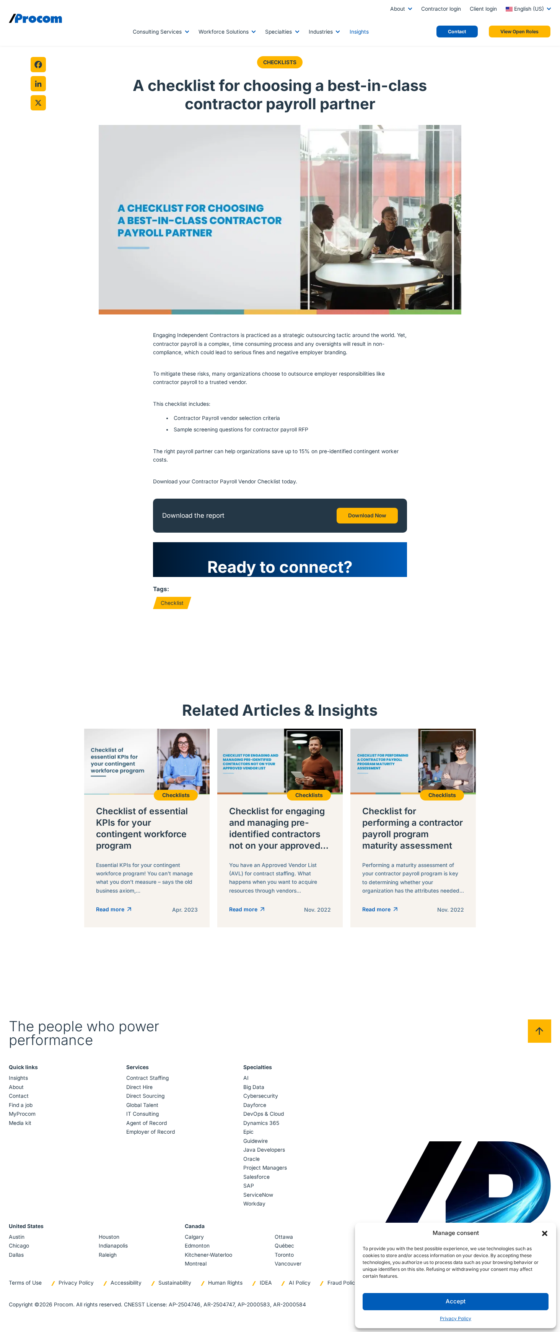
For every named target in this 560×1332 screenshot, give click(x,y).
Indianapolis (113, 1246)
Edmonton (197, 1246)
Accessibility (126, 1283)
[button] (545, 1233)
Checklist (172, 603)
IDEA (266, 1283)
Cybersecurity (260, 1096)
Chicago (19, 1246)
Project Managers (265, 1168)
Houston (109, 1237)
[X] (38, 102)
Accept (456, 1301)
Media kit (20, 1123)
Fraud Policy (342, 1283)
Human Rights (225, 1283)
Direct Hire (139, 1087)
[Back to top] (539, 1031)
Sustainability (174, 1283)
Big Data (253, 1087)
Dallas (16, 1255)
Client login (483, 9)
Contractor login (441, 9)
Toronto (284, 1255)
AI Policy (300, 1283)
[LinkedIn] (38, 83)
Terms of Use (25, 1283)
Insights (359, 32)
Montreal (196, 1264)
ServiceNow (258, 1195)
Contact (19, 1096)
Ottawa (284, 1237)
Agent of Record (146, 1123)
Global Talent (142, 1105)
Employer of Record (150, 1132)
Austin (16, 1237)
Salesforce (256, 1177)
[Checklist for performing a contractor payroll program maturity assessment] (413, 828)
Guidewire (255, 1141)
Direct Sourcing (145, 1096)
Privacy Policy (455, 1318)
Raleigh (108, 1255)
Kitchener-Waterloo (208, 1255)
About (397, 9)
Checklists (279, 62)
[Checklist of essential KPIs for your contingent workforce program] (147, 828)
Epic (248, 1132)
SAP (248, 1186)
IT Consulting (142, 1114)
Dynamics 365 (261, 1123)
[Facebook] (38, 64)
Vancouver (288, 1264)
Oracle (251, 1159)
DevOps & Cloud (263, 1114)
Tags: (161, 589)
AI (246, 1078)
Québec (284, 1246)
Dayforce (254, 1105)
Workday (254, 1204)
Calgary (194, 1237)
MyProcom (22, 1114)
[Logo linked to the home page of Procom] (35, 18)
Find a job (21, 1105)
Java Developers (264, 1150)
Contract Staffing (147, 1078)
